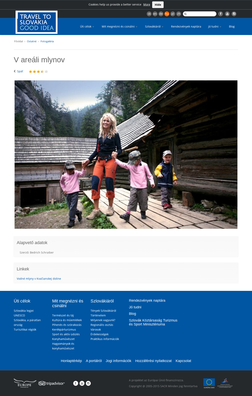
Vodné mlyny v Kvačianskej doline (39, 278)
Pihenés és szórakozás (67, 325)
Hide (158, 4)
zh (178, 14)
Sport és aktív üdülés (66, 334)
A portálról (94, 361)
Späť (20, 71)
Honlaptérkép (71, 361)
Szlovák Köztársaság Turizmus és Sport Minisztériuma (153, 322)
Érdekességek (99, 334)
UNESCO (19, 315)
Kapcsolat (183, 361)
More (146, 4)
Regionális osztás (102, 325)
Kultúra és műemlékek (67, 320)
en (155, 14)
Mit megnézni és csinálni (118, 26)
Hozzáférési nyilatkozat (153, 361)
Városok (96, 329)
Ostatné (31, 41)
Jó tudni (213, 26)
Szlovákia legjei (24, 310)
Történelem (98, 315)
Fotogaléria (47, 41)
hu (167, 14)
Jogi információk (118, 361)
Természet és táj (63, 315)
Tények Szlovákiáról (103, 310)
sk (149, 14)
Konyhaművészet (63, 339)
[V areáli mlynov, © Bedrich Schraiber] (126, 154)
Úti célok (86, 26)
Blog (232, 26)
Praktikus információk (105, 339)
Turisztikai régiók (25, 329)
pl (172, 14)
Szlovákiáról (153, 26)
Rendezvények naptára (186, 26)
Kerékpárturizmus (64, 329)
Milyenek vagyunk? (103, 320)
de (161, 14)
